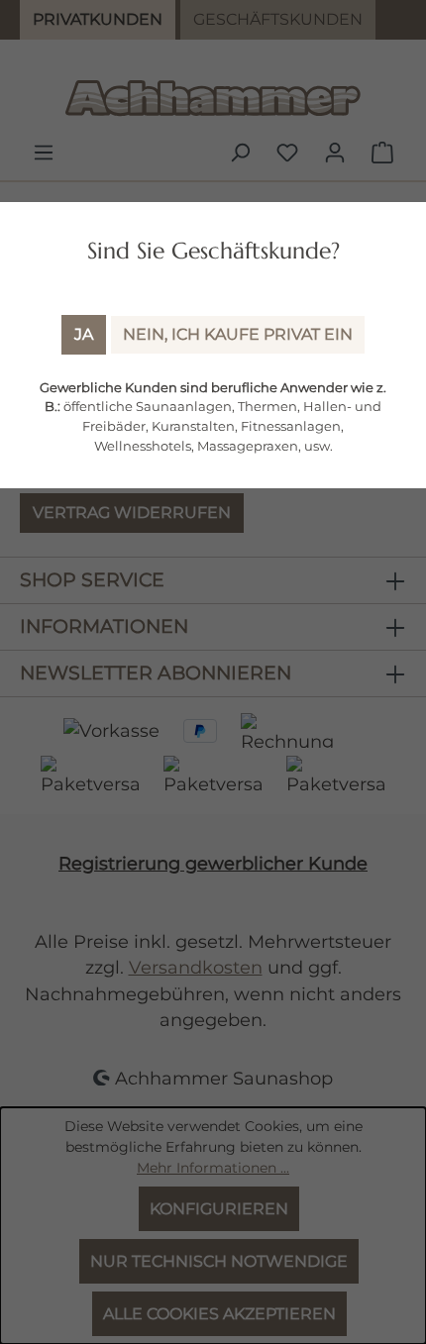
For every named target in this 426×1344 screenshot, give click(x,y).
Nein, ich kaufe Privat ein (238, 334)
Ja (83, 334)
